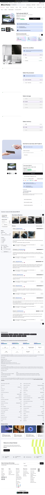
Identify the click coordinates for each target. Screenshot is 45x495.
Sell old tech (17, 475)
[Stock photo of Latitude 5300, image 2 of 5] (13, 29)
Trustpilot (2, 475)
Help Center (10, 472)
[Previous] (7, 173)
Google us (5, 447)
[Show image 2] (12, 173)
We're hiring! (3, 474)
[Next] (16, 173)
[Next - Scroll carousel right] (42, 35)
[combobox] (33, 151)
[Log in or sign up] (41, 5)
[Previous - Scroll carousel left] (40, 35)
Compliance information (40, 178)
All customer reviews (26, 473)
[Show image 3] (14, 173)
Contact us (10, 470)
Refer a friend (18, 470)
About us (2, 470)
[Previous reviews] (41, 324)
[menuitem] (12, 7)
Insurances (17, 474)
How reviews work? (5, 226)
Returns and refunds (11, 474)
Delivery (10, 473)
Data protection (32, 477)
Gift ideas (24, 474)
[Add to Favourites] (42, 19)
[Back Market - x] (4, 479)
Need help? (33, 4)
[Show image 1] (10, 173)
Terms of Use (32, 470)
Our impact (3, 473)
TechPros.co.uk (30, 178)
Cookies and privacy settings (33, 476)
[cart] (43, 5)
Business (38, 4)
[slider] (1, 235)
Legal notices (32, 481)
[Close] (44, 1)
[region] (29, 39)
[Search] (12, 4)
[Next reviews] (43, 324)
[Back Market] (5, 4)
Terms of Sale (32, 472)
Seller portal (17, 481)
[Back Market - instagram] (2, 477)
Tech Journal (25, 470)
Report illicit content (33, 482)
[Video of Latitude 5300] (8, 29)
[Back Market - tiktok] (4, 477)
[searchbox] (19, 5)
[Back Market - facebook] (2, 479)
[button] (12, 16)
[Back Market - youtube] (6, 477)
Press (2, 472)
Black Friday (24, 475)
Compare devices (25, 472)
